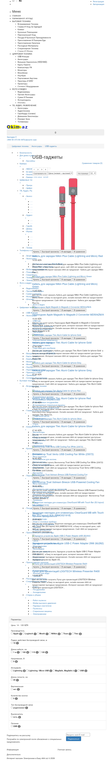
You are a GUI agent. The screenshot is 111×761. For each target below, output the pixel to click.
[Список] (48, 168)
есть (16, 716)
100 (25, 652)
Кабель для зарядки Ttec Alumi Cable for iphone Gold (62, 342)
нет (16, 689)
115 (34, 652)
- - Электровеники (38, 613)
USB (82, 670)
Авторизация (98, 4)
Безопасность (26, 152)
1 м (16, 652)
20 (15, 679)
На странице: (83, 173)
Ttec (77, 633)
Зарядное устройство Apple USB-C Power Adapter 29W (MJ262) (68, 543)
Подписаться (73, 738)
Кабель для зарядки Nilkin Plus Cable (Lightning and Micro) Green (65, 285)
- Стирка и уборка (33, 596)
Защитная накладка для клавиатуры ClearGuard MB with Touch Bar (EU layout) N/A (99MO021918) (68, 514)
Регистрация (98, 1)
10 (15, 642)
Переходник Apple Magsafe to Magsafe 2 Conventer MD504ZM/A (68, 314)
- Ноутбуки (29, 367)
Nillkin (55, 633)
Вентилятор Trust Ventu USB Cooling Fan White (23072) (63, 454)
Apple (17, 633)
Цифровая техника (20, 146)
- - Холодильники (38, 592)
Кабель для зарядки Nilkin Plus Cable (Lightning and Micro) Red (67, 256)
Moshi (43, 633)
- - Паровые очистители (40, 605)
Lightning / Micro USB (39, 670)
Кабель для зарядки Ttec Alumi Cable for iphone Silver (62, 426)
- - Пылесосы (36, 608)
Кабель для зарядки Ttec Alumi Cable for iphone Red (61, 398)
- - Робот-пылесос (38, 600)
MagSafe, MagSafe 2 (65, 670)
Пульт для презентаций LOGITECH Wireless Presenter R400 (66, 571)
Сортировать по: (40, 173)
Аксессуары (37, 146)
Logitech (30, 633)
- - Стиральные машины (41, 611)
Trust (67, 633)
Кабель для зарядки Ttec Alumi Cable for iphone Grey (62, 370)
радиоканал (20, 707)
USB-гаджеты (51, 146)
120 (44, 652)
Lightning (19, 670)
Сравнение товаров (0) (92, 163)
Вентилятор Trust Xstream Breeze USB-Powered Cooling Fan (65, 482)
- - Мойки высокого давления (43, 603)
